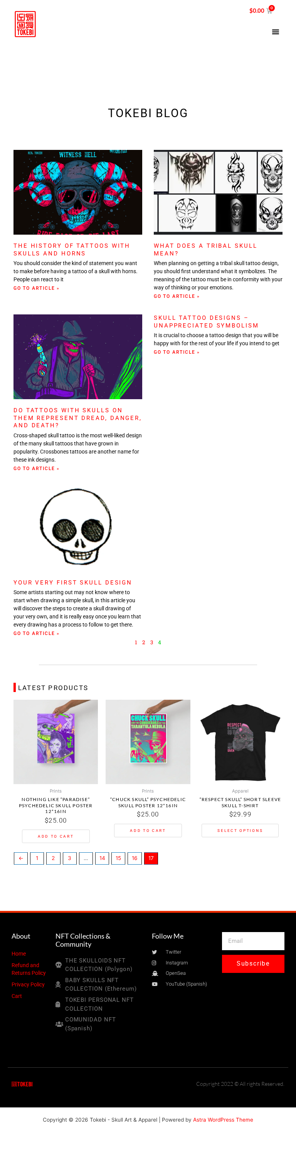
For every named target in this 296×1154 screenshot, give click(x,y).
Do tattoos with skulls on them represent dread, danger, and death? (77, 418)
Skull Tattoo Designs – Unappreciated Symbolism (206, 321)
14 (102, 858)
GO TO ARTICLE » (36, 288)
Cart (17, 996)
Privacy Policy (28, 984)
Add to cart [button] (56, 836)
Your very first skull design (72, 582)
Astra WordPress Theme (223, 1120)
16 (135, 858)
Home (19, 954)
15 (118, 858)
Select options (240, 830)
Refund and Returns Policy (29, 969)
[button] (275, 31)
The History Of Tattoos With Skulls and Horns (71, 249)
